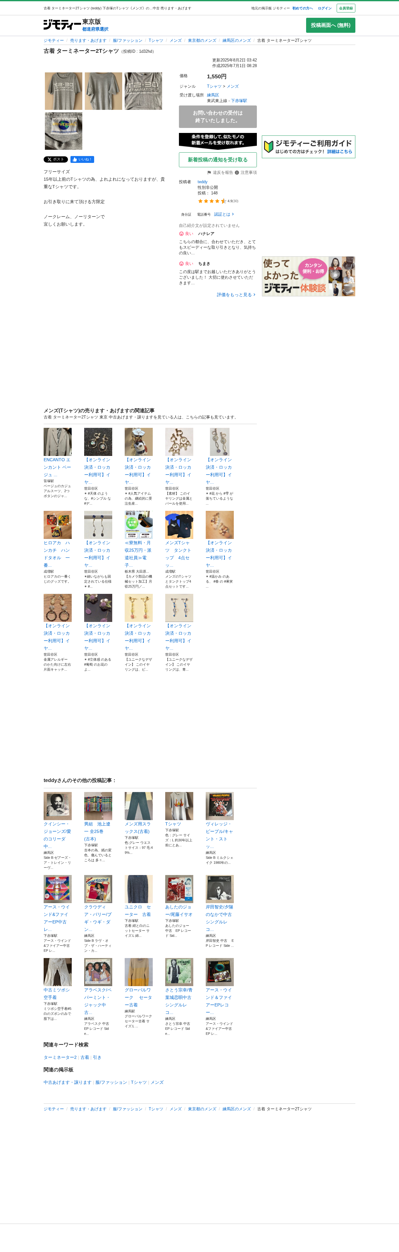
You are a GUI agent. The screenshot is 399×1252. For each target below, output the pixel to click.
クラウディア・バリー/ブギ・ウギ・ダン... (98, 918)
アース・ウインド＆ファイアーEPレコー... (219, 1001)
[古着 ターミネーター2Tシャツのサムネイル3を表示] (143, 91)
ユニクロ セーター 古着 (138, 910)
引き (97, 1057)
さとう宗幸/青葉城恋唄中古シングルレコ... (179, 1001)
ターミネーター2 (60, 1057)
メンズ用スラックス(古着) (138, 827)
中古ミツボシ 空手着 (57, 993)
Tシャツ (156, 40)
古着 (84, 1057)
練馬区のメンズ (237, 40)
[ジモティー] (62, 25)
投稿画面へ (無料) (330, 25)
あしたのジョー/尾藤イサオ (179, 910)
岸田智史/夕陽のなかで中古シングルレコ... (219, 918)
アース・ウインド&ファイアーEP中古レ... (57, 918)
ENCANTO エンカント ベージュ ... (57, 467)
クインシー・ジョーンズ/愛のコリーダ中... (57, 835)
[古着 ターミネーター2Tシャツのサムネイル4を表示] (64, 131)
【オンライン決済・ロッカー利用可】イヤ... (97, 471)
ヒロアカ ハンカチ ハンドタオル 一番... (57, 554)
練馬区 (213, 95)
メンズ (176, 40)
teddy (203, 181)
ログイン (325, 8)
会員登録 (346, 8)
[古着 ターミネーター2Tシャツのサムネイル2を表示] (103, 91)
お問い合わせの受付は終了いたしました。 (218, 116)
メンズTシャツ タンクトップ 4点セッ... (178, 554)
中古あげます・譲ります (68, 1082)
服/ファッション (127, 40)
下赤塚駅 (239, 100)
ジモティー (54, 40)
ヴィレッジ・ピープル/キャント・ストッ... (219, 835)
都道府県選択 (95, 29)
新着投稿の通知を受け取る (218, 159)
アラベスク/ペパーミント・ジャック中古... (98, 1001)
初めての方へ (302, 8)
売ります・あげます (88, 40)
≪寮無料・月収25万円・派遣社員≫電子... (138, 554)
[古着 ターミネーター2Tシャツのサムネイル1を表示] (64, 91)
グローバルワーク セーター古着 (138, 997)
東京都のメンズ (202, 40)
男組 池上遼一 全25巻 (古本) (97, 831)
